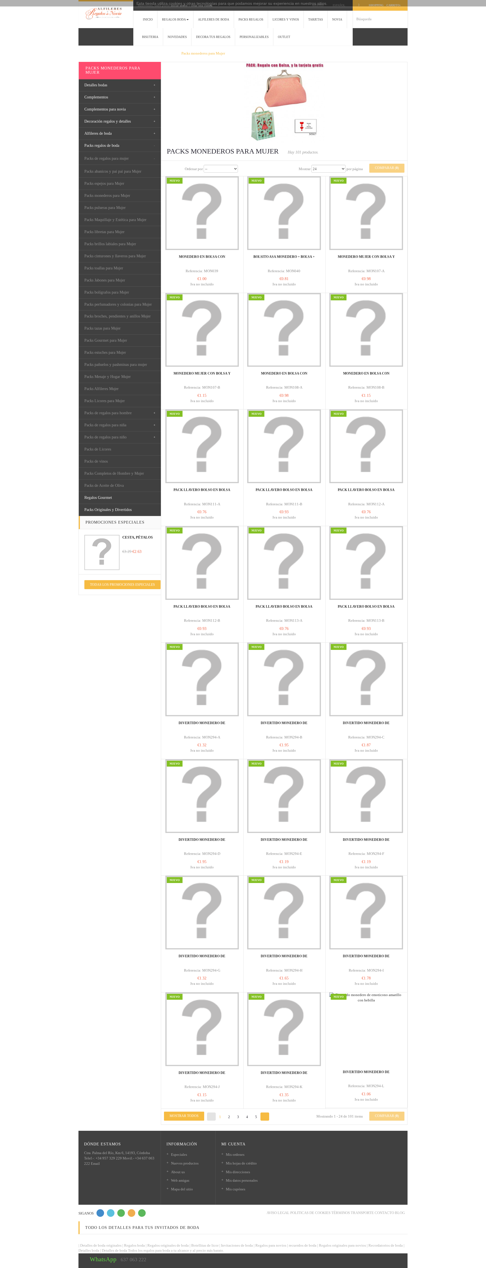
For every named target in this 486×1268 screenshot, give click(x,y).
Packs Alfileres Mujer (101, 389)
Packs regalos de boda (101, 145)
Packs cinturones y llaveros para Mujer (115, 256)
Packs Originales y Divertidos (108, 510)
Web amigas (180, 1180)
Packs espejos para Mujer (104, 183)
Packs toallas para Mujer (103, 268)
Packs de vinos (96, 461)
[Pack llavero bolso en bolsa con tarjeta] (202, 446)
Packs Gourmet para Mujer (105, 340)
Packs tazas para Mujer (102, 328)
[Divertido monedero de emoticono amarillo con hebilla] (202, 679)
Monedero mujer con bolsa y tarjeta (366, 259)
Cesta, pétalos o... (137, 539)
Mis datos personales (242, 1180)
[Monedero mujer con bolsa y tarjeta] (366, 213)
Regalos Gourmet (98, 498)
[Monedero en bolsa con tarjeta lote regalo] (284, 330)
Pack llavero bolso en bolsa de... (284, 492)
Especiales (179, 1154)
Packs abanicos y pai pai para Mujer (112, 171)
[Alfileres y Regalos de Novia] (106, 13)
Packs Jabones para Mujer (104, 280)
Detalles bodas (95, 85)
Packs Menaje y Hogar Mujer (107, 377)
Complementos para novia (105, 109)
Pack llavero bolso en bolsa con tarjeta (202, 492)
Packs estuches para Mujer (105, 352)
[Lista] (178, 169)
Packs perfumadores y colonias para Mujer (118, 304)
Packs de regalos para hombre (108, 413)
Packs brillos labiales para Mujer (110, 244)
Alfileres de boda (98, 133)
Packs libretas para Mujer (104, 232)
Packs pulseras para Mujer (105, 208)
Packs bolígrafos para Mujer (106, 292)
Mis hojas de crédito (241, 1163)
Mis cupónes (235, 1189)
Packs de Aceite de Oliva (104, 485)
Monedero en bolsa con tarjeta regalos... (202, 259)
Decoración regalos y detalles (107, 121)
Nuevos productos (185, 1163)
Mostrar (304, 169)
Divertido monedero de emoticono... (202, 725)
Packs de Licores (97, 449)
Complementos (96, 97)
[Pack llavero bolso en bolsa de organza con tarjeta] (284, 446)
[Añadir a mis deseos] (198, 241)
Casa (86, 53)
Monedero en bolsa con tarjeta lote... (284, 375)
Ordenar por (194, 169)
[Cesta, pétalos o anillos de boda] (102, 552)
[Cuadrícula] (168, 169)
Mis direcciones (238, 1172)
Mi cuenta (233, 1144)
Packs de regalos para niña (105, 425)
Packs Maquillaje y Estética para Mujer (115, 220)
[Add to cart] (189, 236)
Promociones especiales (115, 522)
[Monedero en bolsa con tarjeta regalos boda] (202, 213)
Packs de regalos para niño (105, 437)
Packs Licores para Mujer (104, 401)
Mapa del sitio (182, 1189)
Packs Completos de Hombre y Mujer (114, 473)
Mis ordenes (235, 1154)
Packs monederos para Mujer (107, 195)
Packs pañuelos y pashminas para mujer (115, 364)
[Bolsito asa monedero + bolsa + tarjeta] (284, 213)
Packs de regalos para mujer (106, 158)
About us (178, 1172)
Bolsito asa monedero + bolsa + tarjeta (284, 259)
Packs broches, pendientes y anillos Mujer (117, 316)
